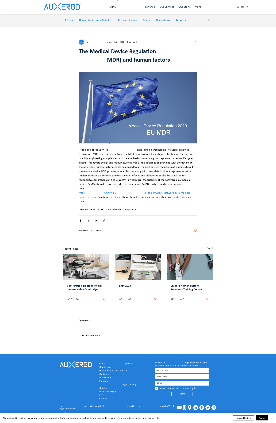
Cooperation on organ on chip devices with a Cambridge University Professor (85, 287)
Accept (262, 417)
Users (146, 20)
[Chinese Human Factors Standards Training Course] (190, 267)
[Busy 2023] (138, 267)
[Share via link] (103, 220)
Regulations (163, 20)
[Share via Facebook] (80, 220)
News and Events (87, 209)
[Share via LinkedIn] (96, 220)
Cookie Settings (243, 417)
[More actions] (195, 42)
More (179, 20)
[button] (209, 20)
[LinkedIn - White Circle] (195, 407)
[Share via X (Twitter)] (88, 220)
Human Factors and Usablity (95, 20)
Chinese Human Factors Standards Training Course (186, 287)
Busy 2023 (125, 285)
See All (210, 248)
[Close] (272, 417)
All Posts (68, 20)
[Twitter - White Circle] (207, 407)
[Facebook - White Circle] (201, 407)
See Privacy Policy (151, 417)
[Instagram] (213, 407)
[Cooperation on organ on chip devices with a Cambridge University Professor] (86, 267)
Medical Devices (127, 20)
